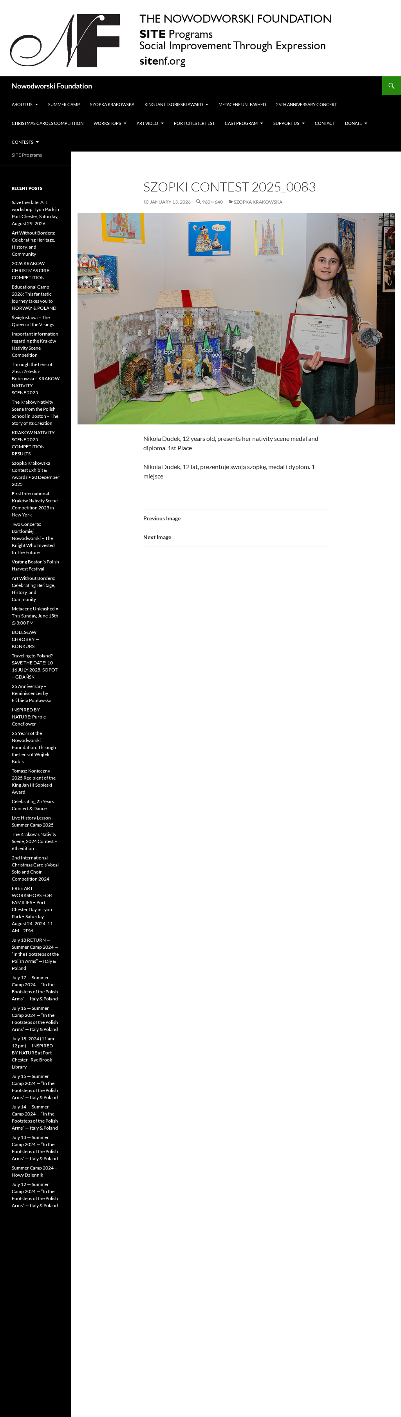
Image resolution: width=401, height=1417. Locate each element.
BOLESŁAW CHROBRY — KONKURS (26, 639)
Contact (325, 123)
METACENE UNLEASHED (242, 104)
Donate (353, 123)
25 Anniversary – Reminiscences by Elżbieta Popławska (31, 693)
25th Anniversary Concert (306, 104)
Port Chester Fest (194, 123)
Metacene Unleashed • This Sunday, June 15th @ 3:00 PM (35, 616)
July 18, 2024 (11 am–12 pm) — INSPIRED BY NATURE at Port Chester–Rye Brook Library (34, 1053)
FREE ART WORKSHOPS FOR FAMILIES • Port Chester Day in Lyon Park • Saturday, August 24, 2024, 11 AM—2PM (32, 909)
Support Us (286, 123)
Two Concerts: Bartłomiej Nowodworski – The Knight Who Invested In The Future (33, 538)
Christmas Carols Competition (47, 123)
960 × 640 (212, 202)
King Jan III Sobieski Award (174, 104)
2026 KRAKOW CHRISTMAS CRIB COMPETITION (31, 270)
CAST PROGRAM (241, 123)
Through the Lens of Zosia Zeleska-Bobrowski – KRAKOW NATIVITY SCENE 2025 (36, 378)
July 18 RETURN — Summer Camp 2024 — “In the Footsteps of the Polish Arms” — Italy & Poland (35, 954)
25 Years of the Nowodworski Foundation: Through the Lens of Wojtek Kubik (34, 747)
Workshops (107, 123)
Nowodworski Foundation (52, 85)
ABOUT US (22, 104)
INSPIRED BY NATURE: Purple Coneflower (29, 717)
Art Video (147, 123)
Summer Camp (64, 104)
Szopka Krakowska (112, 104)
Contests (22, 141)
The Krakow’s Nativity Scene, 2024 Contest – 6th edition (34, 841)
